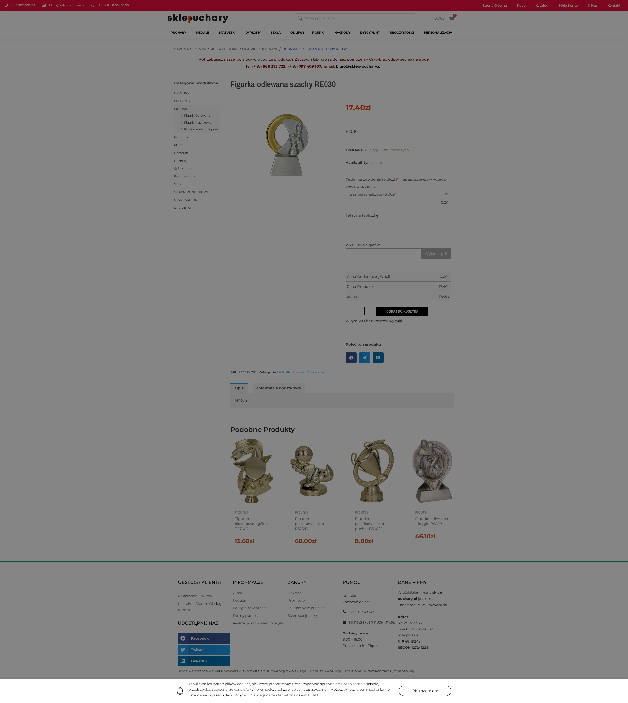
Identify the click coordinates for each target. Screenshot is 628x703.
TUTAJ (313, 695)
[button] (425, 691)
